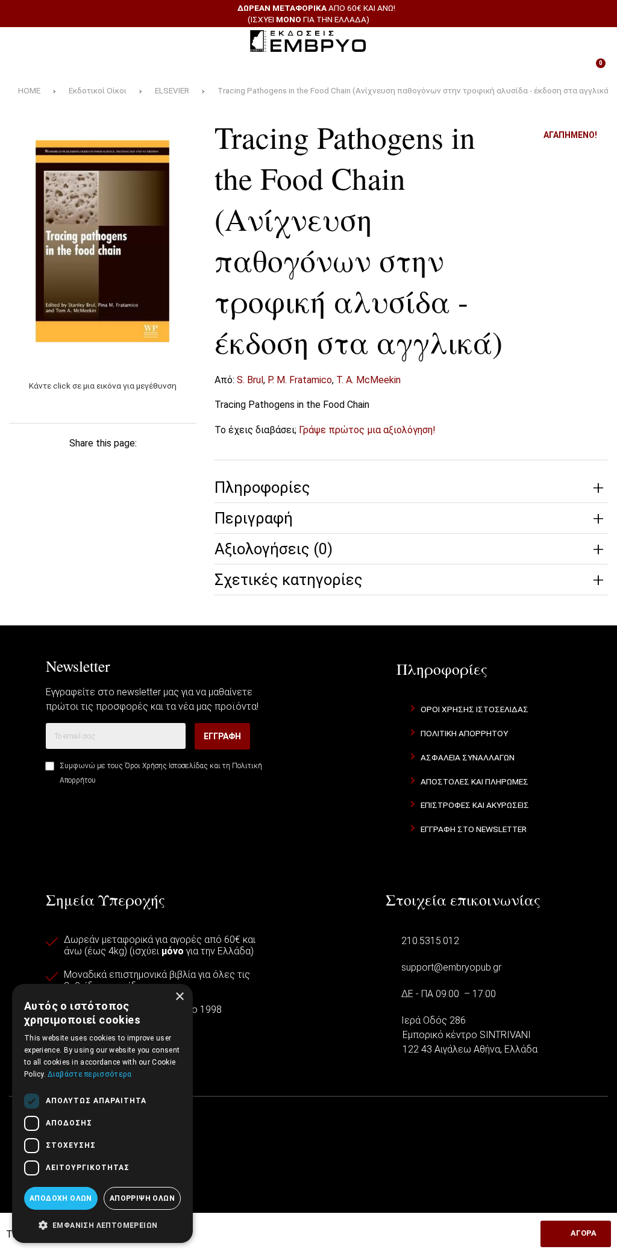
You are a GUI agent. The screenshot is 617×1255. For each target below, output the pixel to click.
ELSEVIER (172, 90)
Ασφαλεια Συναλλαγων (468, 757)
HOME (29, 90)
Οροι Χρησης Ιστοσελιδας (474, 709)
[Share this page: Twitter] (66, 463)
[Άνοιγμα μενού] (23, 41)
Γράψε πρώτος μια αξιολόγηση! (367, 430)
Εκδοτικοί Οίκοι (98, 90)
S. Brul (250, 380)
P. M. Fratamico (300, 380)
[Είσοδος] (403, 68)
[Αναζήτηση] (593, 41)
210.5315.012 (430, 941)
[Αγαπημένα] (214, 68)
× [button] (179, 996)
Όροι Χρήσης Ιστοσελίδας (166, 766)
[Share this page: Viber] (175, 463)
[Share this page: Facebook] (30, 463)
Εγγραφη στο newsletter (474, 829)
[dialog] (102, 1113)
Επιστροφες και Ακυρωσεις (475, 805)
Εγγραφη (222, 736)
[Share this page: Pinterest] (103, 463)
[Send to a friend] (103, 488)
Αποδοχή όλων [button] (61, 1198)
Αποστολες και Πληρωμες (474, 781)
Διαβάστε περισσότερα (89, 1074)
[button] (102, 1224)
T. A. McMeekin (368, 380)
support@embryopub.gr (451, 967)
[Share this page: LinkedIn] (139, 463)
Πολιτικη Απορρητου (464, 733)
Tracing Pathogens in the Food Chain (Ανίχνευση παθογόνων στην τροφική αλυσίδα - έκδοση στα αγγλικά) (415, 90)
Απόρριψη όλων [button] (142, 1198)
